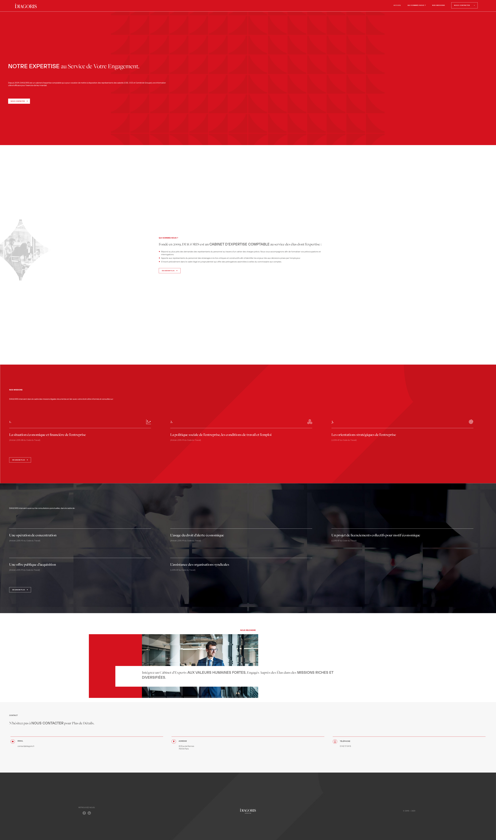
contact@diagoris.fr (26, 746)
